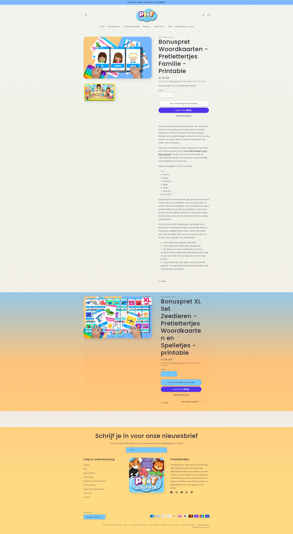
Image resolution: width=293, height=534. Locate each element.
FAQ (85, 469)
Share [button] (165, 403)
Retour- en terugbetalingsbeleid (135, 525)
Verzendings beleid (187, 525)
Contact (87, 497)
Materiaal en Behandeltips (95, 481)
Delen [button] (163, 281)
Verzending (88, 477)
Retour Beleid (89, 473)
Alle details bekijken (190, 402)
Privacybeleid (154, 525)
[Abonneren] (164, 450)
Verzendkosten (174, 81)
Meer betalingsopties (183, 116)
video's (195, 484)
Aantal (161, 90)
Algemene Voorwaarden (94, 489)
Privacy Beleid (89, 485)
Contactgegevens (203, 525)
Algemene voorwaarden (169, 525)
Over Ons (88, 493)
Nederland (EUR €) (93, 517)
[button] (86, 14)
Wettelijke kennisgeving (200, 527)
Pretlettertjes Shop (115, 525)
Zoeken (87, 465)
